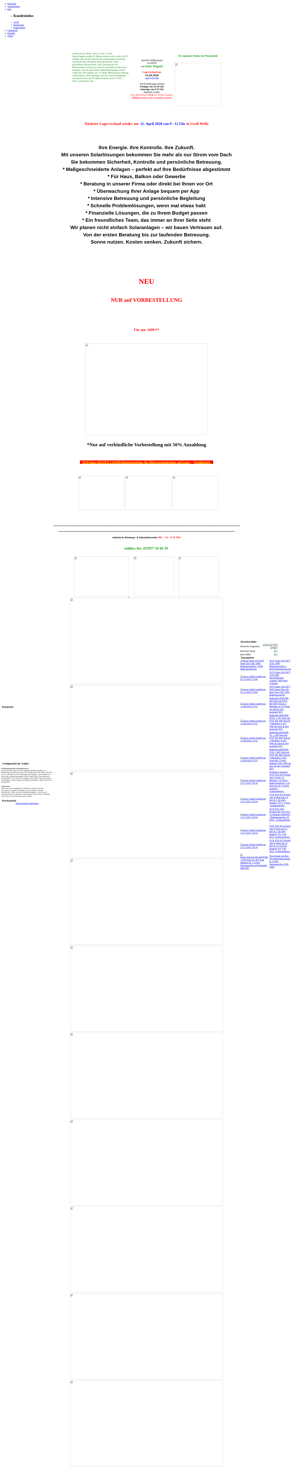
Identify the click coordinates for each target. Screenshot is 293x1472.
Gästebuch (12, 30)
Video (10, 36)
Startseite (11, 3)
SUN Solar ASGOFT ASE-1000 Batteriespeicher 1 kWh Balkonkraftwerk (280, 665)
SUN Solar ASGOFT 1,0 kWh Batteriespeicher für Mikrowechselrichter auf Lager (136, 462)
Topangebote (13, 6)
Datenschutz (19, 27)
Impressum (18, 25)
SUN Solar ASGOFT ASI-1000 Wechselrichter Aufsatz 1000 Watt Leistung (279, 678)
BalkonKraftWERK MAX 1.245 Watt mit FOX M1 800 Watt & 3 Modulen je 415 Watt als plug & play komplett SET (279, 722)
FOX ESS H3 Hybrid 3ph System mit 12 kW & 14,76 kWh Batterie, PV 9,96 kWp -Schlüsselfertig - (280, 846)
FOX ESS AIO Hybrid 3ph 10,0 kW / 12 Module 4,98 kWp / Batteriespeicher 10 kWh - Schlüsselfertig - (280, 816)
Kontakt (11, 33)
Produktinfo (202, 462)
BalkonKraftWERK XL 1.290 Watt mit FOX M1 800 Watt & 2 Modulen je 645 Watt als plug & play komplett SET (279, 739)
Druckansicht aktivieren (27, 803)
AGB (16, 22)
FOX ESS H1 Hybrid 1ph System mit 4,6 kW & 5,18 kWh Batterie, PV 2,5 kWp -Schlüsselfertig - (279, 800)
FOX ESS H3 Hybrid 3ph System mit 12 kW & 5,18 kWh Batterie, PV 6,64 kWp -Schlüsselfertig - (280, 831)
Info (9, 9)
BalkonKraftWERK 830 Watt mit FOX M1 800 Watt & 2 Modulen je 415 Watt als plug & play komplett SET (279, 705)
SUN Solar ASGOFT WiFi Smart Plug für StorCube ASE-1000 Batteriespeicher (279, 690)
